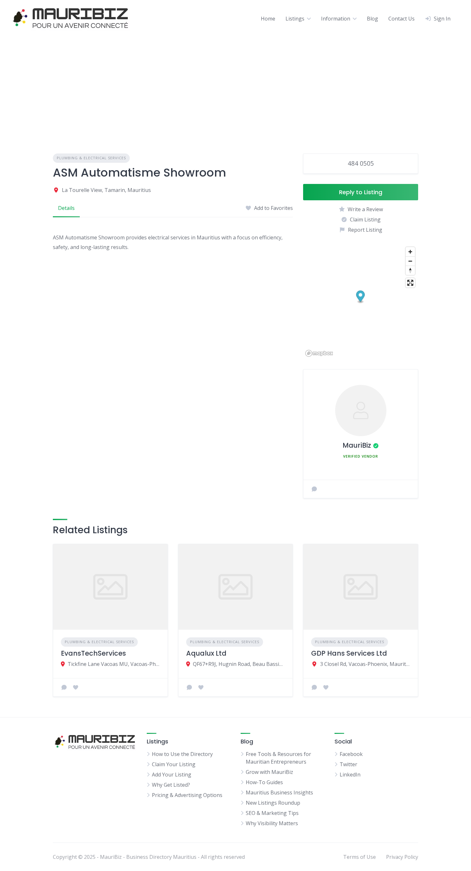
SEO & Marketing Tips (272, 813)
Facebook (351, 754)
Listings (294, 18)
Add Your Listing (171, 774)
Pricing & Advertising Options (187, 795)
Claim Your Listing (173, 764)
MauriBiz (357, 445)
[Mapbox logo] (319, 353)
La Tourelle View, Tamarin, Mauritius (106, 190)
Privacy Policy (402, 856)
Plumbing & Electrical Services (91, 157)
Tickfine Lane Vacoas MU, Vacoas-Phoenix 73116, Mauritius (114, 664)
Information (335, 18)
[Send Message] (314, 489)
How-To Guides (264, 782)
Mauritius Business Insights (279, 792)
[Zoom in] (410, 251)
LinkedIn (350, 774)
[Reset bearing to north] (410, 270)
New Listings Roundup (273, 802)
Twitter (348, 764)
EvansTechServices (93, 653)
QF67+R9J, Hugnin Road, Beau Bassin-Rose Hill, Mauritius (239, 664)
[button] (360, 296)
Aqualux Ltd (206, 653)
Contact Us (401, 18)
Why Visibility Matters (272, 823)
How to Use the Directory (182, 754)
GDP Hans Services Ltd (349, 653)
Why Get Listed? (171, 784)
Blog (372, 18)
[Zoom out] (410, 261)
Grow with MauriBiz (269, 772)
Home (268, 18)
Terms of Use (359, 856)
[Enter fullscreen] (410, 282)
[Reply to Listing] (64, 687)
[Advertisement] (235, 85)
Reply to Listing (360, 192)
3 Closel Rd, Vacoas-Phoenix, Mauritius (365, 664)
